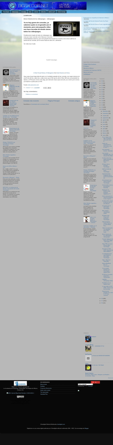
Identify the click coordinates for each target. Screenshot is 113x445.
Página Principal (53, 101)
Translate (90, 386)
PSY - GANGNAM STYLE (98, 346)
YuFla (86, 363)
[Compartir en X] (47, 88)
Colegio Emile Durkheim (90, 64)
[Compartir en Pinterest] (50, 88)
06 (102, 303)
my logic (87, 335)
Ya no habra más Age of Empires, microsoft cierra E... (107, 139)
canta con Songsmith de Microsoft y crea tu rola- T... (107, 145)
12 (102, 102)
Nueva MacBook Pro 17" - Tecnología (106, 265)
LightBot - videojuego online (107, 280)
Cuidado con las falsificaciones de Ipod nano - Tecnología (11, 116)
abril (104, 128)
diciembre (105, 111)
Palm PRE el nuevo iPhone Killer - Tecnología (107, 245)
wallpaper (94, 336)
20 (102, 89)
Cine (30, 12)
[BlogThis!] (45, 88)
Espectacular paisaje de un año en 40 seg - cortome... (107, 293)
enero (104, 135)
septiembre (106, 117)
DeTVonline (88, 354)
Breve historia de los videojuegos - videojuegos (107, 235)
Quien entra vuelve (45, 390)
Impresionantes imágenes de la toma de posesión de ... (107, 176)
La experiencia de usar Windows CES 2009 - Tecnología (107, 255)
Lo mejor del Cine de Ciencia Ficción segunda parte (97, 24)
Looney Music (89, 344)
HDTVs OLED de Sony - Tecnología (106, 170)
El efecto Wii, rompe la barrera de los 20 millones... (107, 202)
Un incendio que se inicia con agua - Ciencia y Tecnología (93, 85)
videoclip (43, 12)
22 (102, 85)
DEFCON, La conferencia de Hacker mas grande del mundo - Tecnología (11, 189)
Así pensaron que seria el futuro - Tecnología (107, 181)
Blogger (87, 428)
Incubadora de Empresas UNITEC (92, 70)
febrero (105, 133)
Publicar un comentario (32, 94)
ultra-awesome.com (33, 85)
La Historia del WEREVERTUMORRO (101, 355)
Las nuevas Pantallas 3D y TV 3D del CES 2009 (107, 154)
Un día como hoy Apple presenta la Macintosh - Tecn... (107, 160)
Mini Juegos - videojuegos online (106, 212)
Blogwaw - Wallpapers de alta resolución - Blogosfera (14, 87)
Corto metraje (61, 12)
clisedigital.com (61, 424)
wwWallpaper (87, 74)
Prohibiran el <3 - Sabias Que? (106, 283)
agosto (105, 120)
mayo (104, 126)
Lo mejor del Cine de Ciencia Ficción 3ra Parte (96, 21)
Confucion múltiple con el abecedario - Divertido (90, 226)
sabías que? (51, 12)
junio (104, 124)
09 (102, 109)
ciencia (36, 12)
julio (104, 122)
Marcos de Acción (88, 72)
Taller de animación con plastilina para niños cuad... (107, 230)
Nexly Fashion (89, 373)
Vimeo (68, 73)
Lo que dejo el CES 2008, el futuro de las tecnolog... (107, 288)
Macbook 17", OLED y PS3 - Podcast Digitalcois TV (106, 192)
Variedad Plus (44, 394)
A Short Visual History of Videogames (44, 73)
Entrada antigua (74, 101)
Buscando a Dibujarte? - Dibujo (11, 177)
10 (102, 107)
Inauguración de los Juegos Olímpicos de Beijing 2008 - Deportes (14, 103)
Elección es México (89, 68)
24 (102, 83)
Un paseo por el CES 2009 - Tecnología (106, 207)
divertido (23, 12)
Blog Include (43, 384)
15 (102, 96)
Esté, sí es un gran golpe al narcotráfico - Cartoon (93, 220)
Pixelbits (42, 386)
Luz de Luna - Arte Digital (98, 365)
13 (102, 100)
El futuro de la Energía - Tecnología (106, 165)
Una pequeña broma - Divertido (107, 150)
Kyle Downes (60, 73)
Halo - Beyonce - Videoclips (106, 260)
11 (102, 105)
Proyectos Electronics (46, 388)
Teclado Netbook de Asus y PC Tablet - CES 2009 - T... (107, 240)
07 (102, 300)
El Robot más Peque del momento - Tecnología (105, 217)
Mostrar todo (110, 377)
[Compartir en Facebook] (49, 88)
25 (102, 81)
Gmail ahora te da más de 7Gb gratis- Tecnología (15, 130)
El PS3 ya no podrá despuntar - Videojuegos (107, 276)
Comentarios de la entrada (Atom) (40, 104)
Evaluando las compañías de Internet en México (96, 17)
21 (102, 87)
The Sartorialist (44, 392)
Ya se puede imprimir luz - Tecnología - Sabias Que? (106, 270)
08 (102, 298)
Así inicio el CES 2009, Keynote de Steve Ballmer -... (107, 250)
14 (102, 98)
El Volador (86, 66)
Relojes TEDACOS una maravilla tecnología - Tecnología (9, 144)
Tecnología (6, 12)
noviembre (106, 113)
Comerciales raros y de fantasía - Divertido (107, 186)
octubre (105, 115)
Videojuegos (15, 12)
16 (102, 94)
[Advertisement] (11, 39)
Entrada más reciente (31, 101)
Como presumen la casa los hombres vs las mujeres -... (107, 197)
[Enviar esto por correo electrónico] (44, 88)
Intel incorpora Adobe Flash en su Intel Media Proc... (107, 223)
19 (102, 91)
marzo (104, 131)
